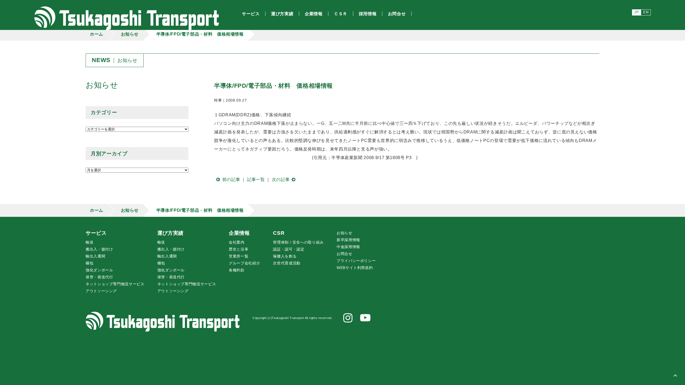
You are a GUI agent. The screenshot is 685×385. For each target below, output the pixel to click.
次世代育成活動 (286, 263)
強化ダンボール (99, 270)
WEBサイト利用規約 (355, 267)
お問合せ (344, 254)
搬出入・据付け (99, 249)
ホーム (96, 34)
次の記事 (281, 179)
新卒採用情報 (348, 240)
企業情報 (239, 233)
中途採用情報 (348, 247)
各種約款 (237, 270)
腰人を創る (284, 256)
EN (645, 12)
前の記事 (231, 179)
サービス (96, 233)
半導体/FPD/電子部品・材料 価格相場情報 (200, 34)
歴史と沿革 (238, 249)
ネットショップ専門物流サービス (115, 284)
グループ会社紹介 (244, 263)
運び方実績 (170, 233)
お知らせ (130, 34)
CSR (278, 233)
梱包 (89, 263)
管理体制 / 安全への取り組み (298, 242)
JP (636, 12)
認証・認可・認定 (288, 249)
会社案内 (237, 242)
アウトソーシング (101, 291)
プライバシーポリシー (356, 261)
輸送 (89, 242)
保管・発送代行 (99, 277)
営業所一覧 (238, 256)
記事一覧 (256, 179)
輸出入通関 (95, 256)
